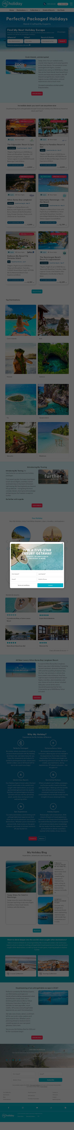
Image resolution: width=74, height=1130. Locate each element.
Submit (50, 585)
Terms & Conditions (24, 585)
